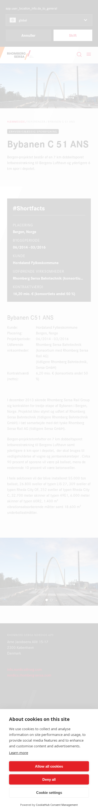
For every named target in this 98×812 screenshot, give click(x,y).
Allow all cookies (49, 766)
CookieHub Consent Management (57, 805)
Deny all (49, 779)
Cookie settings (49, 793)
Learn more (18, 752)
